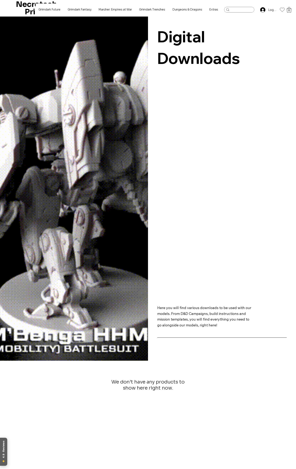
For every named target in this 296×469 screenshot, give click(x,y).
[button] (289, 10)
